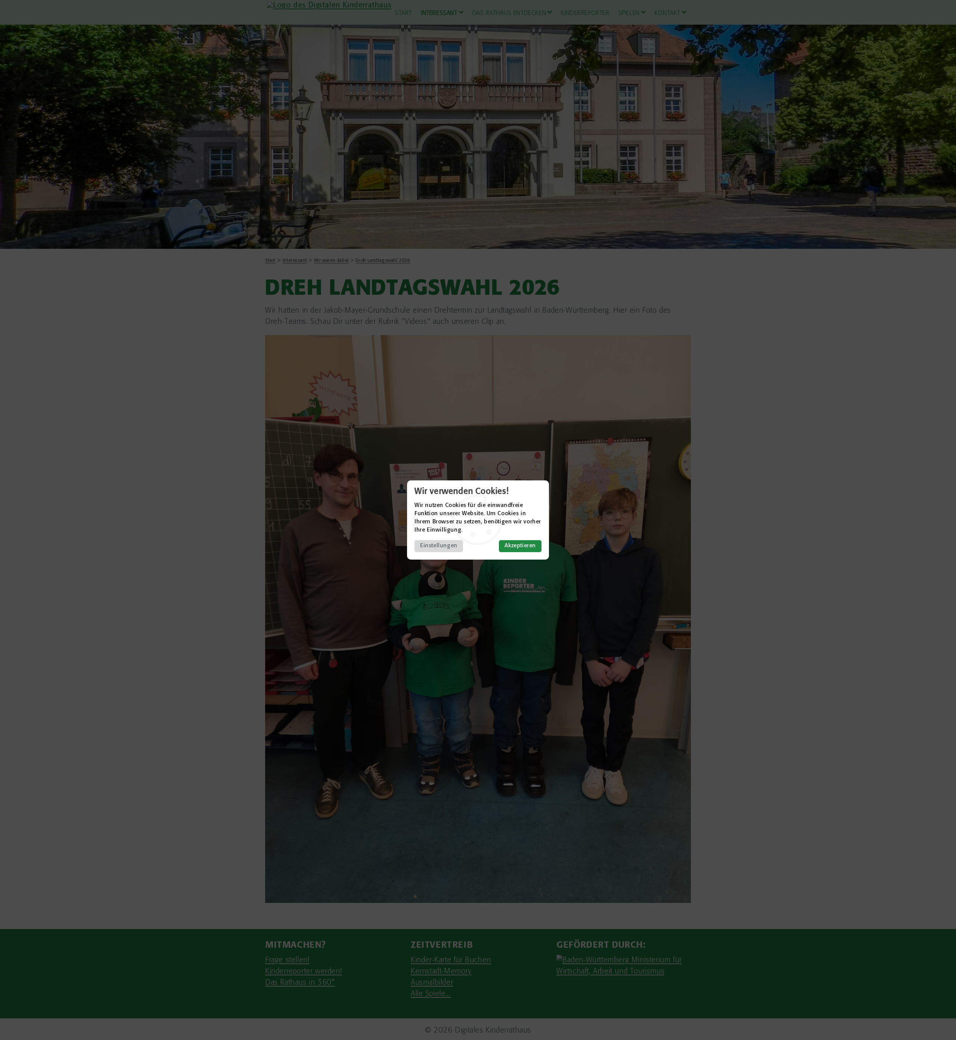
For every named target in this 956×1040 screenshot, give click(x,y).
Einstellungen (438, 546)
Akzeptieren (520, 546)
